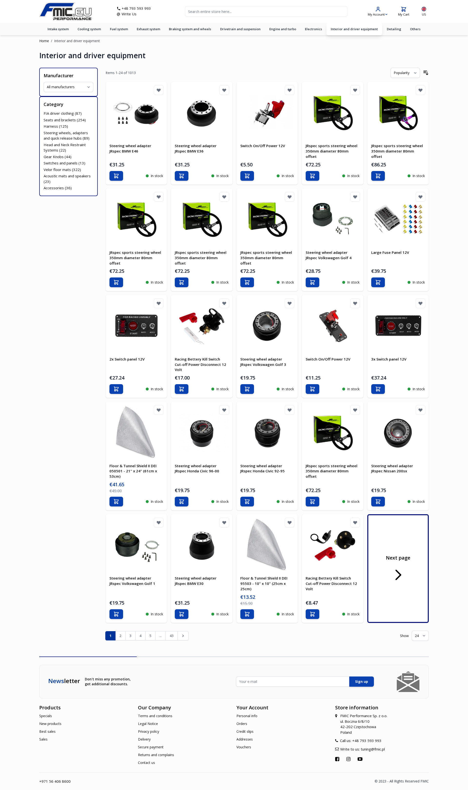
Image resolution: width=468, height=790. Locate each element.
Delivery (144, 739)
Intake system (58, 29)
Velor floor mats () (62, 169)
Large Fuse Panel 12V (390, 252)
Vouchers (243, 747)
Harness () (56, 126)
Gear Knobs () (57, 156)
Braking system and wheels (190, 29)
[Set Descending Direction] (426, 73)
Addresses (244, 739)
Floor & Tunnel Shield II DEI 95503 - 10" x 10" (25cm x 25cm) (263, 583)
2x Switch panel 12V (127, 359)
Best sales (47, 731)
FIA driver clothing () (63, 113)
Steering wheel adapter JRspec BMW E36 (195, 148)
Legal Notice (148, 723)
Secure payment (151, 747)
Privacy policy (148, 731)
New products (50, 723)
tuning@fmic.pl (373, 749)
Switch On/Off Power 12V (262, 145)
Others (415, 29)
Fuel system (119, 29)
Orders (241, 723)
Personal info (246, 716)
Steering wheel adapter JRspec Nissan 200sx (392, 468)
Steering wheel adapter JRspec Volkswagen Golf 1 (132, 581)
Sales (43, 739)
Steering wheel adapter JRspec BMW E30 (195, 581)
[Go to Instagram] (349, 759)
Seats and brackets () (65, 119)
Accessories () (58, 187)
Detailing (394, 29)
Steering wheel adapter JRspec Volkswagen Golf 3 (263, 362)
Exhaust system (148, 29)
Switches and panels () (64, 163)
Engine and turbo (282, 29)
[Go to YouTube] (361, 759)
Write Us (129, 13)
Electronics (313, 29)
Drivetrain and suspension (240, 29)
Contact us (146, 762)
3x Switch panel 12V (388, 359)
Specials (45, 716)
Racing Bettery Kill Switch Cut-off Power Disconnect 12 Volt (200, 364)
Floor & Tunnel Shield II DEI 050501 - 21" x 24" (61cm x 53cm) (133, 471)
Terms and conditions (155, 716)
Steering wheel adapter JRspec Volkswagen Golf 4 (328, 255)
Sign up (361, 681)
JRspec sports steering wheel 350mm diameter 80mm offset (331, 151)
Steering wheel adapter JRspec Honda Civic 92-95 (262, 468)
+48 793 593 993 (136, 8)
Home (44, 40)
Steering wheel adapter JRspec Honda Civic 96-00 (197, 468)
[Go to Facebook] (338, 759)
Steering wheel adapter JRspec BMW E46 (130, 148)
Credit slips (245, 731)
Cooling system (89, 29)
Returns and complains (156, 754)
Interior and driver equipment (354, 29)
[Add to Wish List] (159, 90)
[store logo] (65, 11)
